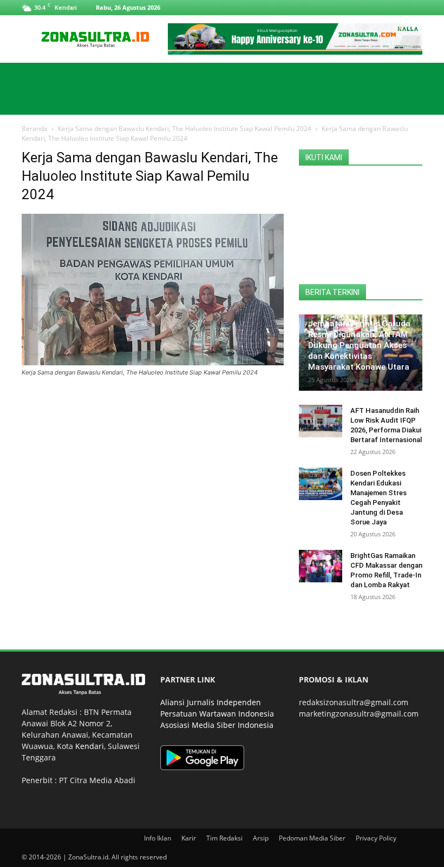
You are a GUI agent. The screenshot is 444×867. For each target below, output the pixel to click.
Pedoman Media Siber (312, 838)
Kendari (89, 746)
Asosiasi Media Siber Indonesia (216, 725)
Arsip (261, 838)
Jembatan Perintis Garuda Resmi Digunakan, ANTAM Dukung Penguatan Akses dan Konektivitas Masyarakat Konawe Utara (359, 345)
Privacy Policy (376, 838)
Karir (188, 838)
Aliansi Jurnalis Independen (210, 702)
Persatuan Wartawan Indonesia (217, 713)
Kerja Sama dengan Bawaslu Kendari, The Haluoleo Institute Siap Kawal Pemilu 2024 (184, 128)
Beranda (35, 128)
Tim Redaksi (224, 838)
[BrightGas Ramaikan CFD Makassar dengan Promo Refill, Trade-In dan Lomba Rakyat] (320, 566)
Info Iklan (157, 838)
